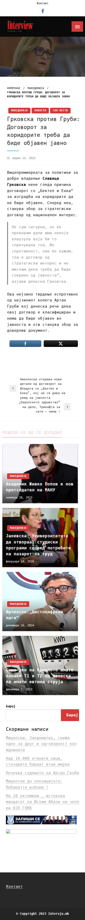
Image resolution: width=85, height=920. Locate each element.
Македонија (36, 88)
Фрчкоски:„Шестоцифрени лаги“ (34, 614)
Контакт (42, 3)
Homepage (13, 88)
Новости (40, 110)
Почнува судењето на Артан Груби (42, 773)
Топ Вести (60, 110)
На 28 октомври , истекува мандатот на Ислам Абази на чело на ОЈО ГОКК (42, 802)
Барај (10, 706)
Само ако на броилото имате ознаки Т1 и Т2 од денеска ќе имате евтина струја (39, 675)
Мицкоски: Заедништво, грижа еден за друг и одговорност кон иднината (41, 744)
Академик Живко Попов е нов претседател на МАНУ (39, 486)
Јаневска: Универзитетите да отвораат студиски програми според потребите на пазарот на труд (38, 544)
